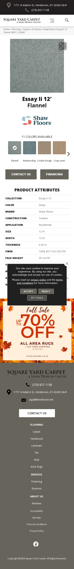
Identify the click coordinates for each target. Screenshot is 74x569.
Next (68, 148)
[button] (37, 413)
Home (7, 29)
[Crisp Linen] (59, 147)
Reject (46, 291)
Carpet (26, 29)
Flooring (16, 29)
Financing (54, 174)
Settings (37, 297)
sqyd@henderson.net (41, 399)
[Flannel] (14, 147)
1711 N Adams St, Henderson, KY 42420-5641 (40, 5)
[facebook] (36, 544)
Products (36, 29)
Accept (28, 291)
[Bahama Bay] (29, 147)
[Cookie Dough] (44, 147)
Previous (5, 148)
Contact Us (21, 174)
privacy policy (38, 279)
